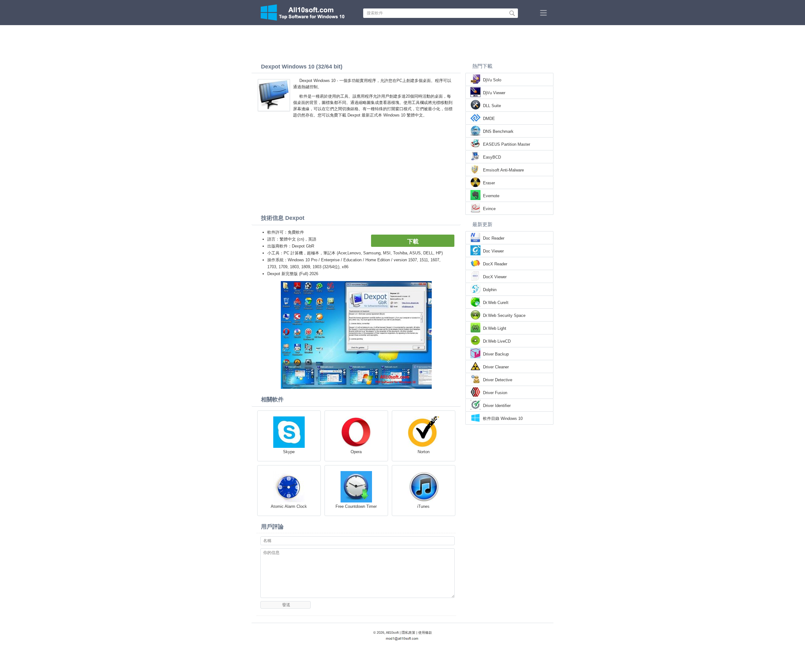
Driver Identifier (497, 405)
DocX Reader (495, 264)
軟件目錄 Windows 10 (503, 418)
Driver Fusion (495, 392)
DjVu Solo (492, 80)
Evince (489, 208)
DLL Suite (492, 105)
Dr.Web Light (494, 328)
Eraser (489, 183)
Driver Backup (496, 354)
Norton (424, 451)
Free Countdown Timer (356, 506)
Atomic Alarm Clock (289, 506)
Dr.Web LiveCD (497, 341)
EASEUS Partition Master (506, 144)
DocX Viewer (495, 276)
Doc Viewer (493, 251)
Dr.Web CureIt (495, 302)
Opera (356, 451)
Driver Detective (497, 379)
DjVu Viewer (494, 92)
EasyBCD (492, 157)
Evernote (491, 195)
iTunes (423, 506)
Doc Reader (493, 238)
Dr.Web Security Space (504, 315)
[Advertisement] (402, 42)
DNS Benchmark (498, 131)
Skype (289, 451)
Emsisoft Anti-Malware (503, 170)
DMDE (489, 118)
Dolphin (490, 289)
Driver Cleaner (496, 367)
